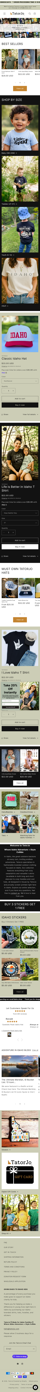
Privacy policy (14, 1384)
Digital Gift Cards (9, 1192)
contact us (15, 893)
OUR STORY (8, 1247)
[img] (20, 1011)
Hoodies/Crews (26, 812)
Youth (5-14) (7, 255)
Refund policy (33, 1381)
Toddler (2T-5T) (8, 204)
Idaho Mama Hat (23, 600)
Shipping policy (13, 1387)
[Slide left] (15, 83)
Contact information (27, 1387)
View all (20, 88)
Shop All (5, 1233)
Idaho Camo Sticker (26, 982)
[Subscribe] (33, 1348)
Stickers (5, 1150)
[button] (4, 13)
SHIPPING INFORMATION (13, 1257)
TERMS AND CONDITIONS (14, 1267)
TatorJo (10, 1381)
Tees (4, 835)
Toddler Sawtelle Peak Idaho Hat (8, 601)
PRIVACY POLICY (10, 1272)
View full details (29, 414)
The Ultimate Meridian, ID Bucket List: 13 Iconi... (18, 1081)
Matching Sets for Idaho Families (27, 837)
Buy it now (20, 405)
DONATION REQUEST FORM (15, 1276)
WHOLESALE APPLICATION (14, 1281)
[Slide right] (24, 83)
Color (4, 377)
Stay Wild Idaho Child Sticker (10, 982)
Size (3, 518)
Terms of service (26, 1384)
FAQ (5, 1243)
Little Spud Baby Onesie (25, 71)
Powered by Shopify (20, 1381)
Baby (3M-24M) (8, 153)
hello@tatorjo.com (11, 1329)
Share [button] (6, 414)
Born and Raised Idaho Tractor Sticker (29, 951)
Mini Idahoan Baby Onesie (28, 774)
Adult (4, 306)
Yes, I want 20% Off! (10, 707)
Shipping (4, 366)
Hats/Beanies (7, 812)
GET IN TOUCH (10, 1252)
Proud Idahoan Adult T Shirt (8, 72)
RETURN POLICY (10, 1262)
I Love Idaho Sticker (8, 950)
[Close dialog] (38, 683)
